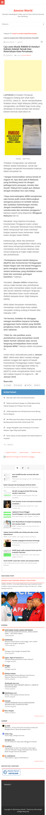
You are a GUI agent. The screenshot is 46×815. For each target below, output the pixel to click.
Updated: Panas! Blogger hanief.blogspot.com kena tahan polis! (26, 513)
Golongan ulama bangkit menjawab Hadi (17, 651)
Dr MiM (7, 726)
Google (8, 385)
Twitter (29, 385)
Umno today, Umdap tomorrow (14, 735)
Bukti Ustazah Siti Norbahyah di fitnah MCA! (20, 485)
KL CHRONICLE (10, 756)
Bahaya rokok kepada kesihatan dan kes (17, 695)
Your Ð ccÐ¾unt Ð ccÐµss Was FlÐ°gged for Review (21, 742)
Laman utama (23, 452)
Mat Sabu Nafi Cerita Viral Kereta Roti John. (20, 398)
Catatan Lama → (36, 452)
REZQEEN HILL (10, 740)
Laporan (10, 444)
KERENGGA (9, 640)
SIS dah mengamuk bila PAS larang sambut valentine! (24, 492)
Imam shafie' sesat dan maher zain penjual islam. (21, 561)
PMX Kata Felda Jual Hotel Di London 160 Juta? (19, 659)
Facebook (18, 385)
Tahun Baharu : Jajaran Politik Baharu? (16, 758)
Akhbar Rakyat (10, 674)
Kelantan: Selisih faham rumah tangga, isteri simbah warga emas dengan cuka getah (21, 642)
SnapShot (8, 746)
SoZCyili (7, 701)
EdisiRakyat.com (11, 693)
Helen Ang (8, 734)
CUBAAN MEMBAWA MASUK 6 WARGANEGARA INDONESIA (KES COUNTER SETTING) (19, 703)
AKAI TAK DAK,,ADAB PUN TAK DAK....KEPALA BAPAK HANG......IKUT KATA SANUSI (21, 633)
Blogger (7, 666)
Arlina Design (37, 809)
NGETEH (7, 667)
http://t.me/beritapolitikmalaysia (24, 33)
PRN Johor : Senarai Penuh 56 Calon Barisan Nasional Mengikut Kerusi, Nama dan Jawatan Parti (21, 728)
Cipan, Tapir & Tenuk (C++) (14, 658)
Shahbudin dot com (12, 683)
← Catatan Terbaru (10, 452)
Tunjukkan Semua (39, 716)
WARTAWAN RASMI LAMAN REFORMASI (19, 630)
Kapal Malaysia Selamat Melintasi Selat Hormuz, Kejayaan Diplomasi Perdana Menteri (20, 676)
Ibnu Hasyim (9, 711)
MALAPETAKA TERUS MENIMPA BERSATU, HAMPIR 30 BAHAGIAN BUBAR (21, 686)
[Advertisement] (23, 75)
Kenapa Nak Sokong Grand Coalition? (18, 580)
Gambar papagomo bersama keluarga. (26, 541)
